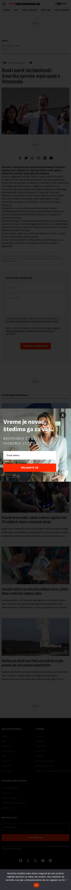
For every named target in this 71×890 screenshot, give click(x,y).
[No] (67, 879)
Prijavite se (30, 467)
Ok (36, 885)
